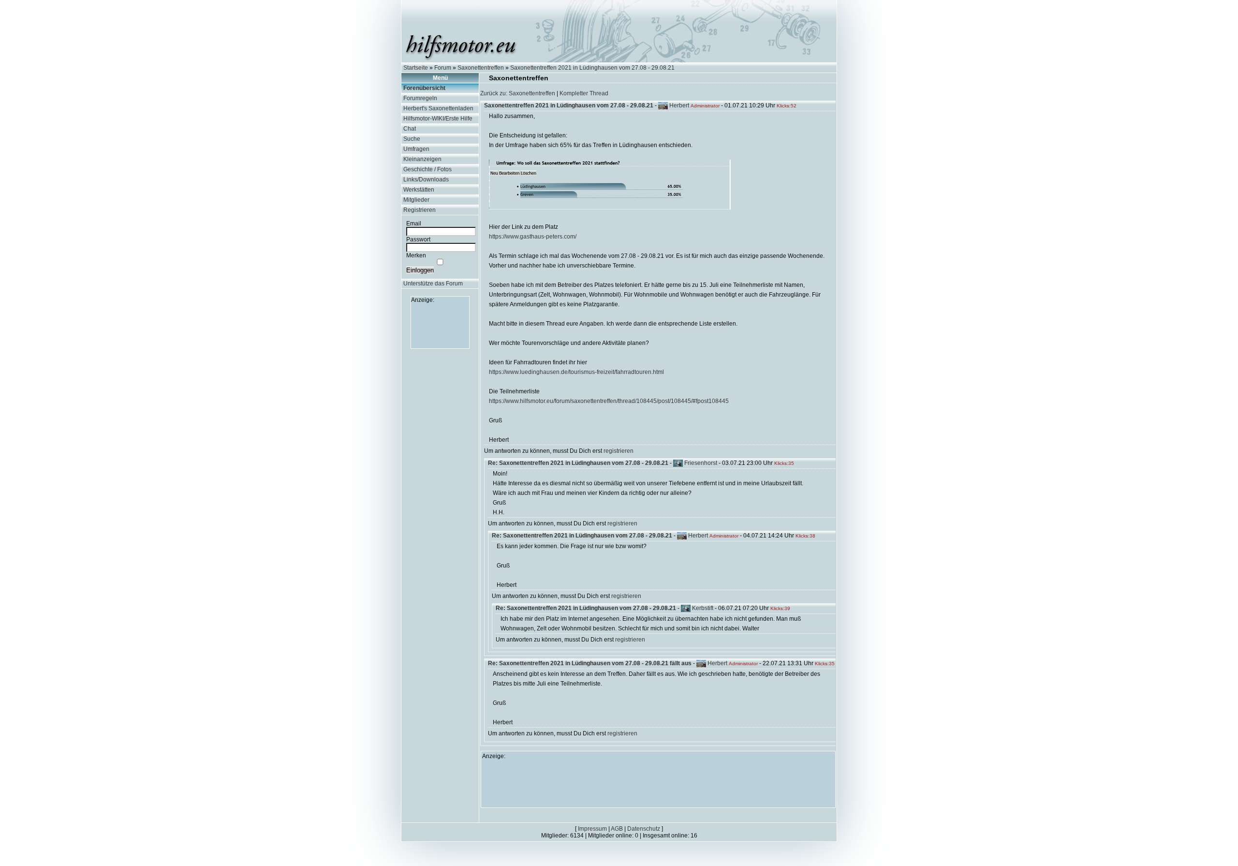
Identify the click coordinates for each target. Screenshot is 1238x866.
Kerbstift (702, 608)
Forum (442, 67)
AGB (617, 828)
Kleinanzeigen (422, 159)
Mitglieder (416, 199)
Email (413, 223)
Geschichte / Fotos (427, 169)
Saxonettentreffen (480, 67)
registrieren (619, 451)
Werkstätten (418, 189)
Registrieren (419, 210)
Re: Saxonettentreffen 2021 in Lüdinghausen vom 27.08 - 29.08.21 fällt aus (590, 663)
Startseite (415, 67)
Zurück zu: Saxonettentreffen (517, 93)
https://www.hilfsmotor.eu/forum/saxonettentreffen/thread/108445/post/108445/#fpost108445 (609, 401)
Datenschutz (643, 828)
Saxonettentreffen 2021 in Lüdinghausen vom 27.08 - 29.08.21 (592, 67)
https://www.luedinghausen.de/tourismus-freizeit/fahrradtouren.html (576, 372)
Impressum (592, 828)
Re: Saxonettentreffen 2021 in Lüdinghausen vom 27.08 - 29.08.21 (578, 463)
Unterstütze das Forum (433, 283)
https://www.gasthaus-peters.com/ (532, 236)
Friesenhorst (700, 463)
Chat (409, 128)
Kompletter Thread (584, 93)
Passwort (418, 239)
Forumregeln (420, 98)
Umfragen (416, 149)
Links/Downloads (426, 179)
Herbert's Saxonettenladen (438, 108)
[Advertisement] (440, 325)
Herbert (679, 105)
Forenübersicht (424, 88)
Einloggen (420, 270)
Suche (411, 138)
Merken (416, 255)
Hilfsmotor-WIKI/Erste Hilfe (437, 118)
